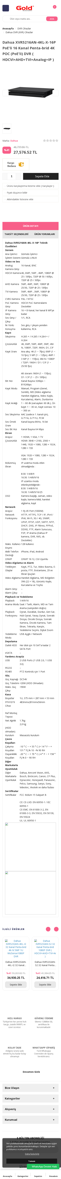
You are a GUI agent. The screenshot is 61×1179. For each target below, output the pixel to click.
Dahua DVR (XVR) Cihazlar (19, 32)
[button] (55, 93)
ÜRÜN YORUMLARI (44, 234)
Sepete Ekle (41, 176)
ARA (52, 18)
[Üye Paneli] (47, 8)
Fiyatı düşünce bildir (17, 192)
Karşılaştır (47, 185)
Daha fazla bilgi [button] (32, 1154)
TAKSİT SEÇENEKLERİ (16, 234)
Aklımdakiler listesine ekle (20, 199)
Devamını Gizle (31, 1071)
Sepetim (38, 1176)
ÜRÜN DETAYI (30, 225)
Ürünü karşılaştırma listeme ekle (23, 185)
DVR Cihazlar (24, 28)
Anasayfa (8, 28)
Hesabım (53, 1176)
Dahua (14, 140)
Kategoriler (23, 1176)
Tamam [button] (31, 1161)
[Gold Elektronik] (25, 7)
